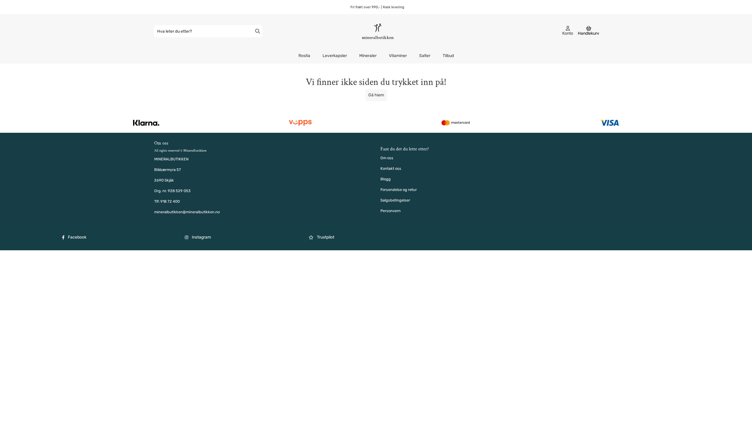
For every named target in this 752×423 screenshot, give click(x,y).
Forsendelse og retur (398, 189)
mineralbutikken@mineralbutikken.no (187, 212)
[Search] (257, 31)
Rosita (304, 55)
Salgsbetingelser (395, 200)
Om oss (386, 158)
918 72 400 (170, 201)
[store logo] (378, 31)
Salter (424, 55)
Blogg (385, 179)
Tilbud (448, 55)
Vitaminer (398, 55)
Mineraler (368, 55)
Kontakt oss (390, 168)
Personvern (390, 211)
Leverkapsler (335, 55)
